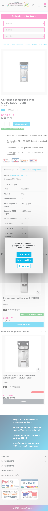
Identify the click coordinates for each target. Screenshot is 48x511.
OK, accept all (24, 254)
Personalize (24, 266)
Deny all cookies (24, 260)
